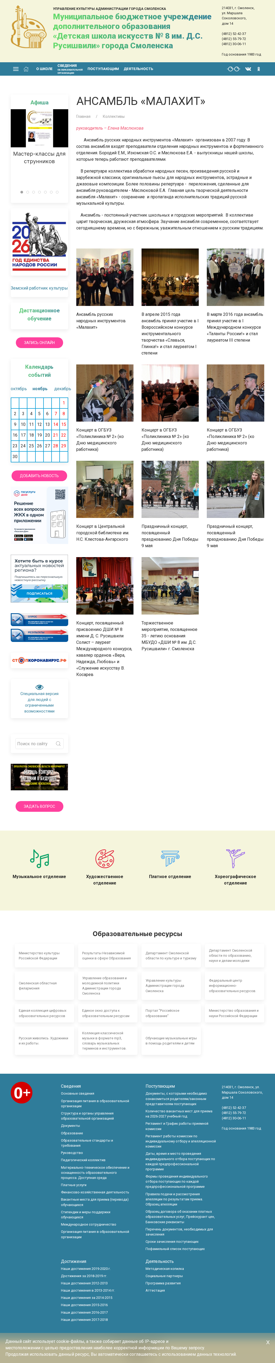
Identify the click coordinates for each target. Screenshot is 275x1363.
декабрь (61, 388)
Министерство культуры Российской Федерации (39, 955)
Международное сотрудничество (88, 1224)
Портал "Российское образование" (162, 1013)
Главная (83, 116)
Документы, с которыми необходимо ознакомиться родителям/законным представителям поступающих (176, 1098)
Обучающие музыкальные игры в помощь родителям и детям (171, 1040)
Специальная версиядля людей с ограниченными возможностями (39, 703)
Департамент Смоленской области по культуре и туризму (171, 955)
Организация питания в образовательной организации (95, 1103)
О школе (44, 69)
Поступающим (103, 69)
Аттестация (155, 1290)
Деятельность (138, 69)
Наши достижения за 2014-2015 (86, 1298)
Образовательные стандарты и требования (87, 1143)
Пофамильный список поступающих (175, 1249)
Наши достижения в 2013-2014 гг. (88, 1290)
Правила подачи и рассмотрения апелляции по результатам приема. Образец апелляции (174, 1199)
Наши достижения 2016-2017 (84, 1312)
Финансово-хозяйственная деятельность (95, 1192)
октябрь (17, 388)
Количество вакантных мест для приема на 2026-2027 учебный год (179, 1113)
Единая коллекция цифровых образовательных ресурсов (42, 1013)
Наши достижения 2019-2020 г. (86, 1269)
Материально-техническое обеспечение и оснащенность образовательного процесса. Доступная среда (95, 1172)
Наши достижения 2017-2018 (84, 1320)
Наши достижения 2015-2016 (84, 1305)
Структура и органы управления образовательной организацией (87, 1115)
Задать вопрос (39, 806)
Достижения (73, 1261)
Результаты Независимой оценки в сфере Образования (106, 955)
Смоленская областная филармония (38, 985)
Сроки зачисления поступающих (172, 1242)
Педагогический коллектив (83, 1160)
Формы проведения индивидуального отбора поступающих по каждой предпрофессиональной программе (177, 1181)
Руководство (72, 1153)
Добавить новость (39, 476)
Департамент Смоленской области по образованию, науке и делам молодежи (230, 955)
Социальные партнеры (164, 1276)
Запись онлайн (39, 343)
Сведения (71, 1086)
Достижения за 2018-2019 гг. (84, 1276)
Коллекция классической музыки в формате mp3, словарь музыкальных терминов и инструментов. (104, 1041)
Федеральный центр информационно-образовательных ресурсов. (232, 985)
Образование (72, 1133)
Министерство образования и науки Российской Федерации (234, 1013)
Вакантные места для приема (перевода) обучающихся (95, 1202)
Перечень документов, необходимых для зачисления (179, 1231)
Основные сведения (77, 1093)
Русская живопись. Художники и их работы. (43, 1040)
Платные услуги (73, 1185)
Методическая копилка (165, 1269)
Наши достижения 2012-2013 (84, 1283)
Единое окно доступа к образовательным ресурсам (105, 1013)
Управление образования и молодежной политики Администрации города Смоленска (104, 986)
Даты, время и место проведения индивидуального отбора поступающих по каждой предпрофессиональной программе (180, 1161)
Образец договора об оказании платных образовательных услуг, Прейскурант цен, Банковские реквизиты (180, 1216)
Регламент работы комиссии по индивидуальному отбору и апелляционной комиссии (181, 1141)
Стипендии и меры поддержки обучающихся (85, 1214)
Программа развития (163, 1283)
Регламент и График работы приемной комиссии (177, 1126)
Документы (70, 1126)
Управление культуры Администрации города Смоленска (165, 985)
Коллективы (114, 116)
